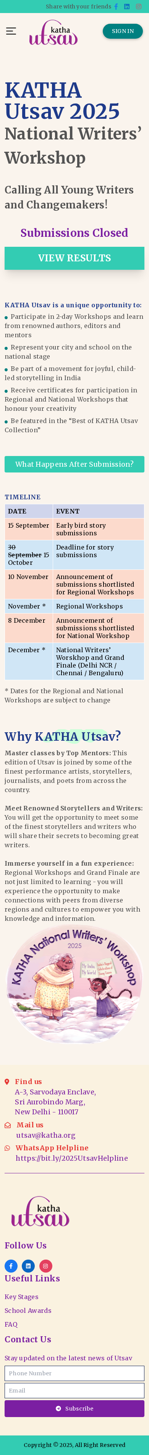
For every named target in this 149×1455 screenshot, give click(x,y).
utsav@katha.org (46, 1135)
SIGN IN (123, 31)
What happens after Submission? (74, 464)
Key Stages (22, 1297)
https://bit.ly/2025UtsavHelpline (72, 1158)
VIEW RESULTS (74, 258)
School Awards (28, 1310)
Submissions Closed (74, 233)
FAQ (11, 1324)
